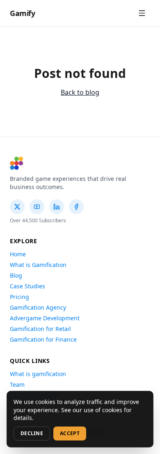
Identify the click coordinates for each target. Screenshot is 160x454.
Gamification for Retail (40, 329)
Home (18, 254)
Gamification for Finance (43, 339)
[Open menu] (142, 13)
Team (17, 384)
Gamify (22, 13)
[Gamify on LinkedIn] (56, 206)
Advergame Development (45, 318)
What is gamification (38, 374)
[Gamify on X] (17, 206)
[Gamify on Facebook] (76, 206)
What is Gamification (38, 265)
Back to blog (80, 92)
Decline (32, 433)
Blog (16, 275)
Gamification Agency (38, 307)
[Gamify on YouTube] (37, 206)
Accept (70, 433)
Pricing (19, 297)
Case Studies (27, 286)
